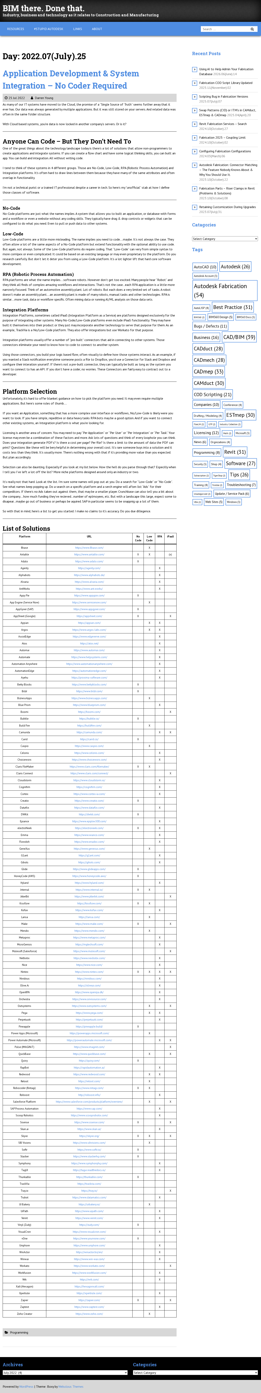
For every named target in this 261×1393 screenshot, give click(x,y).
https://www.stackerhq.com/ (89, 1156)
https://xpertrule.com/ (89, 1293)
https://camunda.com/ (89, 732)
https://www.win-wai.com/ (89, 1259)
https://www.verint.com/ (89, 1218)
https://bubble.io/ (89, 718)
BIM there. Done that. (44, 8)
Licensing (206, 432)
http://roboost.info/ (89, 1095)
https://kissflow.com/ (89, 903)
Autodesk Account (205, 275)
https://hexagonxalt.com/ (89, 1286)
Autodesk (235, 266)
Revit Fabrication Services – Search (223, 124)
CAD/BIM (239, 337)
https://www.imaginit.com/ (89, 1047)
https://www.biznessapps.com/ (89, 698)
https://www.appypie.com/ (89, 595)
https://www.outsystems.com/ (89, 1006)
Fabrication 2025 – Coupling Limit (222, 137)
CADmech (209, 360)
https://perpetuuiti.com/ (89, 1019)
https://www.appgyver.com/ (89, 609)
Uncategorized (202, 494)
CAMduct (209, 383)
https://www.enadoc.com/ (89, 842)
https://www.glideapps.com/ (89, 869)
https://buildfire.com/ (89, 725)
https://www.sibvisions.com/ (89, 1142)
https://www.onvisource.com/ (89, 999)
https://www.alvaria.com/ (89, 582)
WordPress (26, 1386)
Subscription (201, 475)
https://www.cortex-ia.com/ (89, 794)
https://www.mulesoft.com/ (89, 951)
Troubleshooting (241, 485)
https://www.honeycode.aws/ (89, 876)
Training (201, 485)
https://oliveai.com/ (89, 985)
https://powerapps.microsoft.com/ (89, 1033)
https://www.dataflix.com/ (89, 807)
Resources (15, 29)
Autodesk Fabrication (220, 290)
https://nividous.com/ (89, 978)
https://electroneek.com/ (89, 828)
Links (77, 29)
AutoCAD (205, 266)
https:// (79, 1211)
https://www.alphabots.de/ (89, 575)
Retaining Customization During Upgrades (227, 207)
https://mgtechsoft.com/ (89, 944)
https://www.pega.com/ (89, 1013)
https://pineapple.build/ (89, 1026)
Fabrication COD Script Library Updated (225, 83)
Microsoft (243, 433)
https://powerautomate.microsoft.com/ (89, 1040)
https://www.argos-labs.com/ (89, 630)
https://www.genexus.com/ (89, 848)
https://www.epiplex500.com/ (89, 821)
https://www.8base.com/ (89, 547)
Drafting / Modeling (208, 416)
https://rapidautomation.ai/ (89, 1067)
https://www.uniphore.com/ (89, 1245)
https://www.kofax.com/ (89, 910)
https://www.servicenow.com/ (89, 602)
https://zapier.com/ (89, 1300)
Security (200, 464)
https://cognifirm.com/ (89, 787)
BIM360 (199, 317)
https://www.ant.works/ (89, 589)
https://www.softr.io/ (89, 1149)
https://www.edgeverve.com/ (89, 636)
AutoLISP (201, 308)
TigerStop (219, 475)
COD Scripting (212, 394)
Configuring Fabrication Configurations (225, 151)
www (86, 1211)
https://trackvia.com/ (89, 1184)
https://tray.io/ (89, 1190)
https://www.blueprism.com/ (89, 705)
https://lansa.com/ (89, 917)
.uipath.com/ (96, 1211)
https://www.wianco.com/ (89, 835)
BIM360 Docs (246, 317)
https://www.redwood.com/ (89, 1074)
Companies (206, 404)
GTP (211, 424)
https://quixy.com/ (89, 1060)
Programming (19, 1332)
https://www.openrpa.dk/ (89, 992)
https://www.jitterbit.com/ (89, 896)
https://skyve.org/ (89, 1136)
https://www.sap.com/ (89, 1108)
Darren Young (43, 98)
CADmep (208, 371)
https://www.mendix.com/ (89, 931)
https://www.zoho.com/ (89, 1314)
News (200, 442)
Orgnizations (220, 442)
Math (227, 433)
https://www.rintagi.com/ (89, 1088)
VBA (197, 502)
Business (206, 337)
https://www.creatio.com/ (89, 800)
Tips (239, 474)
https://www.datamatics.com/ (89, 1197)
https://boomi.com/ (89, 712)
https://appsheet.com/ (89, 616)
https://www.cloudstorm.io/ (89, 780)
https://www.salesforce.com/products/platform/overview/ (89, 1101)
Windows (233, 502)
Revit (235, 451)
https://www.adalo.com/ (89, 561)
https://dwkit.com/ (89, 814)
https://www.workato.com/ (89, 1266)
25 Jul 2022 (17, 98)
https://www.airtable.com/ (89, 554)
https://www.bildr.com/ (89, 691)
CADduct (208, 348)
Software (240, 463)
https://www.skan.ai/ (89, 1129)
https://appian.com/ (89, 623)
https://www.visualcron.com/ (89, 1232)
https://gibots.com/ (89, 862)
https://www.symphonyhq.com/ (89, 1163)
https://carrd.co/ (89, 739)
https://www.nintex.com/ (89, 972)
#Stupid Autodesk (48, 29)
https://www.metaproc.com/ (89, 937)
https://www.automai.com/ (89, 650)
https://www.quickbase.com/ (89, 1054)
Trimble (217, 485)
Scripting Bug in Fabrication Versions (223, 96)
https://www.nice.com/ (89, 965)
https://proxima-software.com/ (89, 677)
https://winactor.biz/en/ (89, 1252)
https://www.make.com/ (89, 924)
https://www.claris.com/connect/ (89, 773)
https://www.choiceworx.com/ (89, 759)
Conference (232, 405)
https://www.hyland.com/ (89, 883)
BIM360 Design (220, 317)
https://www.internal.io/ (89, 890)
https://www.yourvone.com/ (89, 1238)
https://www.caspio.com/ (89, 746)
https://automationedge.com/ (89, 671)
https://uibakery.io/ (89, 1204)
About (97, 29)
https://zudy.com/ (89, 1225)
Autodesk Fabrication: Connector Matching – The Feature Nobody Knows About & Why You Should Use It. (228, 170)
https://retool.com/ (89, 1081)
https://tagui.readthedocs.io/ (89, 1170)
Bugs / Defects (210, 326)
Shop (216, 464)
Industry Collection (230, 424)
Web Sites (213, 502)
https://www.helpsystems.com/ (89, 657)
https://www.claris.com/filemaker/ (89, 766)
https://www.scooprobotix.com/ (89, 1115)
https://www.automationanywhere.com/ (89, 664)
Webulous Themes (70, 1386)
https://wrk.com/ (89, 1279)
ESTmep (240, 414)
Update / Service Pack (232, 493)
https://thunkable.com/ (89, 1177)
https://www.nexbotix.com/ (89, 958)
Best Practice (232, 307)
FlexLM (199, 424)
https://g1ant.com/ (89, 855)
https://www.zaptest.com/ (89, 1307)
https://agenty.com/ (89, 568)
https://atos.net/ (89, 643)
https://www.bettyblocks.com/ (89, 684)
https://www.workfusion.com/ (89, 1273)
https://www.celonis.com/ (89, 753)
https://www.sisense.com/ (89, 1122)
